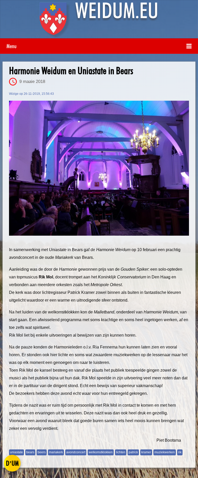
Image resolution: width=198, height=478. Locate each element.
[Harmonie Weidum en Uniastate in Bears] (99, 168)
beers (42, 452)
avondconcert (75, 452)
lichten (120, 452)
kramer (146, 452)
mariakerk (56, 452)
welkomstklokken (101, 452)
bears (30, 452)
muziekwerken (164, 452)
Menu (11, 45)
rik (180, 452)
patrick (133, 452)
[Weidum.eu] (99, 20)
